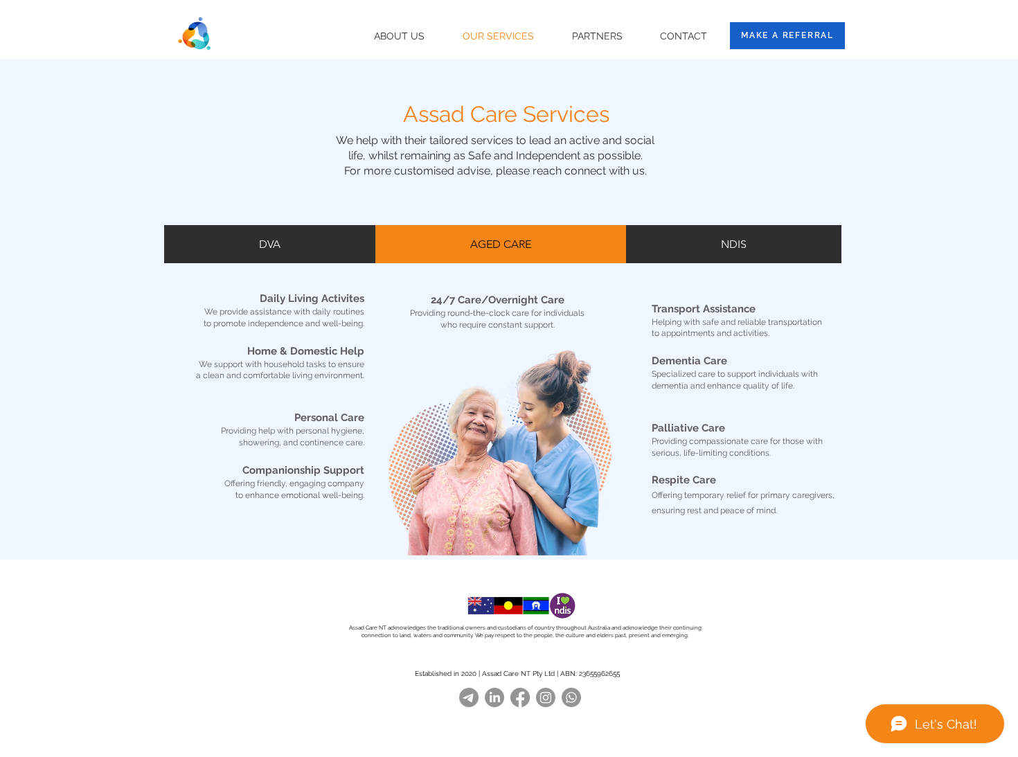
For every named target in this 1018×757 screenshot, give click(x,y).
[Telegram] (469, 697)
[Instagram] (545, 697)
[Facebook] (520, 697)
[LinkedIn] (494, 697)
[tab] (269, 244)
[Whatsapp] (571, 697)
